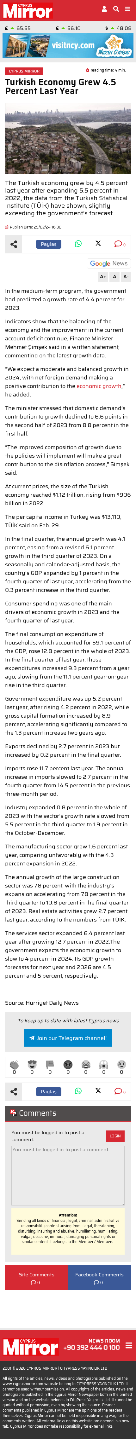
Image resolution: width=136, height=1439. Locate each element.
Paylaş (49, 244)
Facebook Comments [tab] (99, 1274)
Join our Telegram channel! (72, 1038)
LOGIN (115, 1136)
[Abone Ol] (109, 263)
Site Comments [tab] (36, 1274)
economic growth (99, 386)
